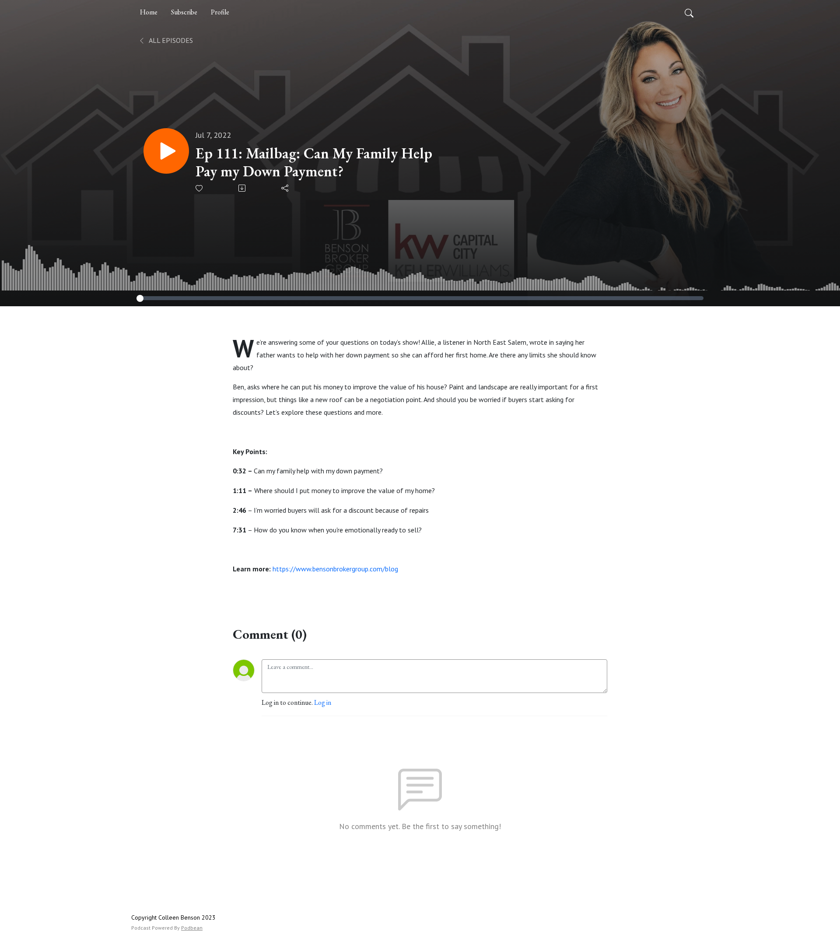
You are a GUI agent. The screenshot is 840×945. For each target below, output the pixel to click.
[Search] (689, 12)
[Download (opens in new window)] (243, 188)
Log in (322, 702)
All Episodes (170, 40)
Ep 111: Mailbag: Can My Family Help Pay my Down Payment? (314, 162)
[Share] (285, 188)
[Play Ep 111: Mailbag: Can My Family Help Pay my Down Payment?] (166, 151)
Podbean (192, 927)
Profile (220, 12)
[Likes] (200, 188)
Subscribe (184, 12)
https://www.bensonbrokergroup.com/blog (335, 568)
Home (149, 12)
